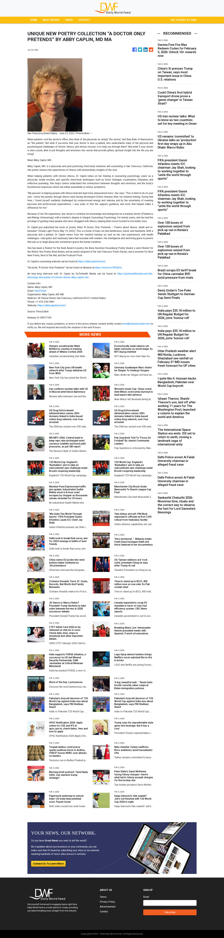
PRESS (69, 19)
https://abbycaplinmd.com (91, 261)
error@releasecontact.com (136, 323)
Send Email (40, 290)
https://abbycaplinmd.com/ (51, 305)
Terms (103, 896)
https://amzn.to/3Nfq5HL (108, 267)
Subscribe (170, 912)
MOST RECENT (51, 19)
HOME (33, 19)
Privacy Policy (107, 901)
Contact (104, 911)
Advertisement (108, 906)
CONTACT (84, 19)
